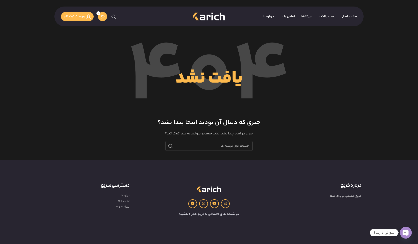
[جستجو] (113, 16)
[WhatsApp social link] (203, 203)
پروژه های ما (123, 206)
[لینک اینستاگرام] (225, 203)
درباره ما (125, 195)
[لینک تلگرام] (192, 203)
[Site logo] (209, 16)
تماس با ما (124, 201)
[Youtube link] (214, 203)
